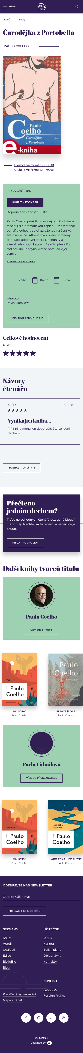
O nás (47, 938)
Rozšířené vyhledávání (19, 994)
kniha (44, 280)
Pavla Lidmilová (41, 764)
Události (9, 949)
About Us (50, 989)
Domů (6, 19)
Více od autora (41, 630)
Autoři (7, 943)
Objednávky (52, 955)
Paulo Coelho (41, 616)
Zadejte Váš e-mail (16, 897)
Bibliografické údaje (27, 318)
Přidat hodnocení (25, 543)
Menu (12, 6)
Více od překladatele (41, 778)
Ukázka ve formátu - (34, 165)
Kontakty (50, 961)
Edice (7, 955)
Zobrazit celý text (21, 261)
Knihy (22, 19)
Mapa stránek (13, 1000)
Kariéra (48, 943)
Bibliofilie (9, 961)
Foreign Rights (54, 995)
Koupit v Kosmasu (25, 202)
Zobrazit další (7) (21, 468)
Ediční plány (52, 949)
